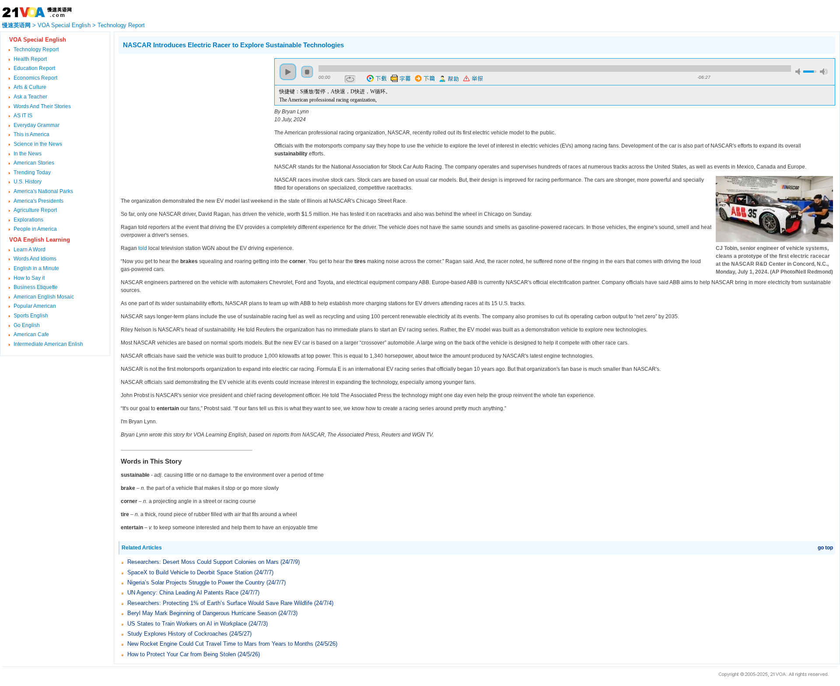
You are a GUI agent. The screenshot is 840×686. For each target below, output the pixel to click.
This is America (31, 134)
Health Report (30, 59)
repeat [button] (350, 79)
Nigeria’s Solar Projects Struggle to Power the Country (196, 582)
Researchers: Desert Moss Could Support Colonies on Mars (203, 562)
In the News (28, 154)
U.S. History (28, 182)
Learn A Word (30, 249)
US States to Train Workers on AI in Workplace (187, 623)
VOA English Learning (39, 239)
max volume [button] (824, 71)
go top (825, 548)
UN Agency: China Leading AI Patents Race (182, 592)
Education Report (34, 68)
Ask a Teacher (30, 97)
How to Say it (29, 278)
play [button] (288, 72)
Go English (27, 325)
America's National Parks (43, 191)
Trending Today (32, 172)
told (142, 248)
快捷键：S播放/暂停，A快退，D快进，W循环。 (335, 91)
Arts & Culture (30, 87)
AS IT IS (23, 116)
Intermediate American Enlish (48, 344)
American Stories (34, 163)
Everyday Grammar (37, 125)
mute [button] (799, 71)
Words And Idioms (35, 259)
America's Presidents (38, 201)
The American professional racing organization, (328, 100)
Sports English (31, 316)
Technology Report (121, 25)
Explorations (28, 220)
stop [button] (307, 72)
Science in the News (38, 144)
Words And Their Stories (42, 106)
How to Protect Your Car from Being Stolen (181, 654)
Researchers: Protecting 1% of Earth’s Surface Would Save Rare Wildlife (219, 603)
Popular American (35, 306)
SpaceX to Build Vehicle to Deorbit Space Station (189, 572)
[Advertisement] (192, 119)
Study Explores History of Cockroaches (177, 633)
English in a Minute (36, 268)
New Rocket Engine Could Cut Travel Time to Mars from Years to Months (220, 643)
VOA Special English (64, 25)
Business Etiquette (36, 287)
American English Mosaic (44, 297)
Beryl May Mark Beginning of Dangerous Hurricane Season (201, 613)
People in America (35, 229)
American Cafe (31, 334)
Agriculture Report (35, 210)
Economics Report (35, 78)
